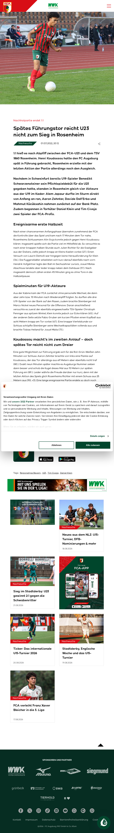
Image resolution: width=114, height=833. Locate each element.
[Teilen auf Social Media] (101, 144)
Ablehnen (56, 445)
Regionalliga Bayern (30, 473)
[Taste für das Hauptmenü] (109, 6)
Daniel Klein (66, 473)
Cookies (97, 819)
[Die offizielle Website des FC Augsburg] (7, 7)
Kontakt (17, 819)
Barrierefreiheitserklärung (74, 819)
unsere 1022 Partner (23, 401)
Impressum (31, 819)
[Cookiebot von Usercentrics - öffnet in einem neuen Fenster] (98, 386)
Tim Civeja (53, 473)
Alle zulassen (93, 445)
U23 (44, 473)
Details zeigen (97, 436)
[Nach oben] (101, 744)
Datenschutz (49, 819)
